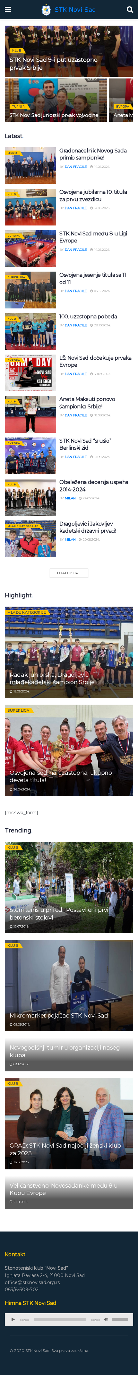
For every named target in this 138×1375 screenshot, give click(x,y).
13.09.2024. (101, 457)
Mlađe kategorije (22, 526)
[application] (69, 1319)
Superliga (16, 277)
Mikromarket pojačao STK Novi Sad (59, 1015)
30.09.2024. (102, 374)
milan (70, 498)
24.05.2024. (91, 498)
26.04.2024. (22, 789)
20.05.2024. (91, 539)
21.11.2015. (20, 1202)
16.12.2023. (21, 1162)
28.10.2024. (102, 325)
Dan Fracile (76, 167)
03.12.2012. (21, 1064)
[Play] (13, 1319)
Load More (69, 573)
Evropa (122, 106)
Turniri (19, 106)
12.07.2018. (21, 926)
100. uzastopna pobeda (88, 317)
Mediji (12, 152)
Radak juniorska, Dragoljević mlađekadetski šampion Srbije (52, 678)
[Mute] (106, 1319)
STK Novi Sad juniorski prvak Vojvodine (54, 115)
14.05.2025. (101, 167)
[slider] (121, 1319)
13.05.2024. (21, 691)
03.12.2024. (101, 291)
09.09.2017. (21, 1024)
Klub (16, 50)
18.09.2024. (102, 415)
